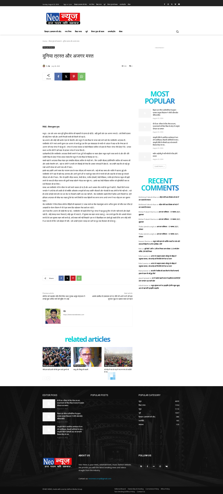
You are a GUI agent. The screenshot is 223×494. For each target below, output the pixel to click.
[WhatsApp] (81, 76)
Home (45, 41)
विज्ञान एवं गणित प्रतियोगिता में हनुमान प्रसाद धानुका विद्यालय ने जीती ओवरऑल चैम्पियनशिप (165, 112)
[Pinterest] (74, 76)
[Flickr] (153, 466)
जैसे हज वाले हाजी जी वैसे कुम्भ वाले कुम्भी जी (56, 370)
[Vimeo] (175, 4)
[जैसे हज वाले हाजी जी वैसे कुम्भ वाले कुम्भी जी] (57, 357)
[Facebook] (164, 4)
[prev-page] (44, 378)
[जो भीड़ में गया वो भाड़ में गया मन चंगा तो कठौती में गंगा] (118, 357)
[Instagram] (168, 4)
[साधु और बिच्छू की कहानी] (87, 357)
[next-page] (48, 378)
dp (49, 66)
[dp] (44, 66)
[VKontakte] (166, 466)
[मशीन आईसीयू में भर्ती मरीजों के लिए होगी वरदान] (145, 156)
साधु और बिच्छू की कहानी (80, 370)
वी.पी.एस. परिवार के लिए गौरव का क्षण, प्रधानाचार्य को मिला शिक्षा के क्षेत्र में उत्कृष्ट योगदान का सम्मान (166, 126)
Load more (159, 166)
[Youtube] (178, 4)
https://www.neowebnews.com (73, 315)
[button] (177, 31)
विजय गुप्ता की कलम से (55, 41)
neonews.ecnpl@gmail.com (100, 478)
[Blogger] (141, 466)
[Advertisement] (131, 18)
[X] (171, 4)
